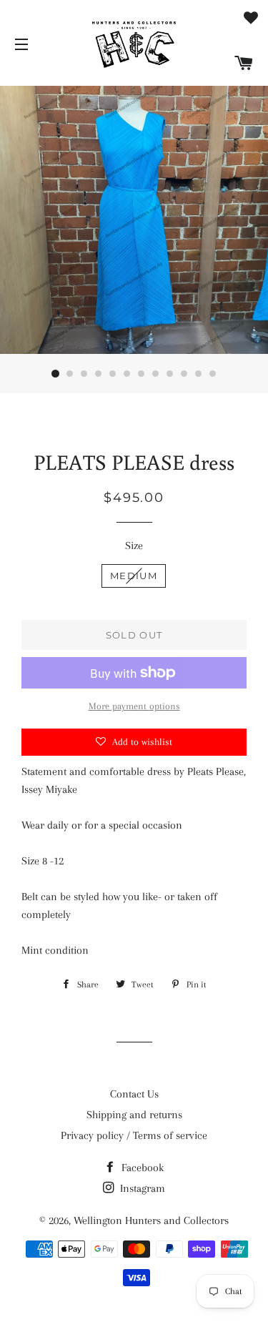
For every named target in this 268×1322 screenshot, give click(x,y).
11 (199, 374)
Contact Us (134, 1093)
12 (213, 374)
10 (184, 374)
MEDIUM (133, 575)
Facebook (141, 1167)
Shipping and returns (134, 1114)
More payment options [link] (134, 706)
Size (134, 545)
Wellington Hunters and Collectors (151, 1220)
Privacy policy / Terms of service (134, 1135)
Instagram (141, 1188)
